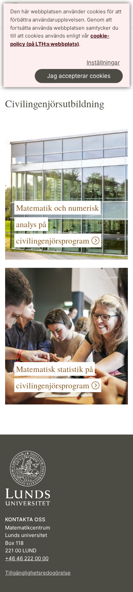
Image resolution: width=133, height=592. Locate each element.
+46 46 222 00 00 (26, 558)
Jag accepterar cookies (78, 75)
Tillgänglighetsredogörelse (38, 572)
